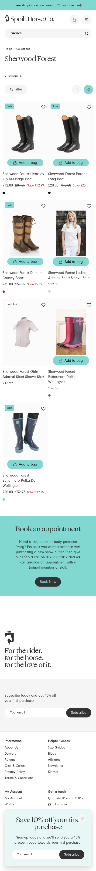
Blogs (52, 754)
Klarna (53, 772)
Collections (23, 48)
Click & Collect (15, 766)
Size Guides (56, 747)
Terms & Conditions (19, 778)
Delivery (10, 754)
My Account (13, 798)
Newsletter (55, 766)
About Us (11, 747)
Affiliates (54, 760)
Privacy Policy (15, 772)
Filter (18, 89)
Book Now (48, 582)
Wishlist (10, 804)
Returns (10, 760)
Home (8, 48)
